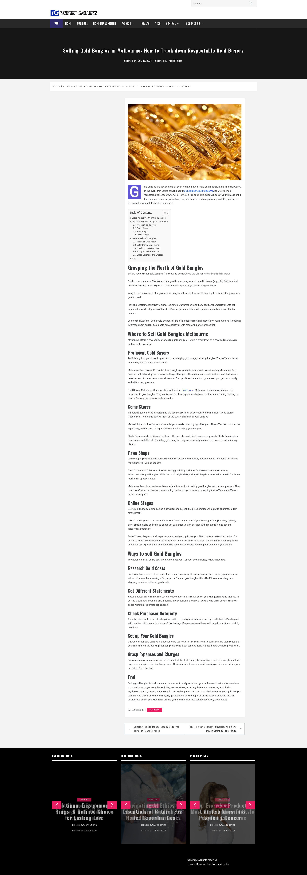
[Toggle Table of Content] (164, 213)
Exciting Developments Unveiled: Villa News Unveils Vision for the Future (213, 729)
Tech (158, 23)
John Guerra (90, 825)
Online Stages (143, 235)
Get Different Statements (148, 245)
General (171, 23)
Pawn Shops (142, 231)
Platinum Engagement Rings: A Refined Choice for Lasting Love (84, 811)
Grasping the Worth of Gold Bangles (149, 218)
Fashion (126, 23)
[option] (84, 804)
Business (82, 23)
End (133, 258)
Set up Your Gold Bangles (148, 251)
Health (146, 23)
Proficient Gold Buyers (146, 225)
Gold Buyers (188, 390)
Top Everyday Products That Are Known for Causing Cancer (223, 811)
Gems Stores (142, 228)
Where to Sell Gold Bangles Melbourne (150, 221)
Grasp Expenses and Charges (150, 255)
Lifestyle (222, 799)
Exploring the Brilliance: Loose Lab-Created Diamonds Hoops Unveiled (156, 729)
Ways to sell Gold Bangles (144, 238)
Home (68, 23)
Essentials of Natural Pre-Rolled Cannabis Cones (153, 814)
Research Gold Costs (146, 242)
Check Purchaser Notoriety (148, 248)
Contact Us (193, 23)
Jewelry (84, 799)
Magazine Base (204, 864)
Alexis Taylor (175, 60)
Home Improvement (104, 23)
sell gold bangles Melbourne (198, 190)
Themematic (222, 864)
